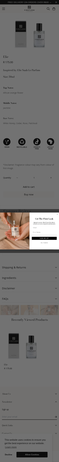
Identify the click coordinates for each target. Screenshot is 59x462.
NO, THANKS (44, 242)
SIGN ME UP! (44, 238)
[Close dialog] (57, 214)
